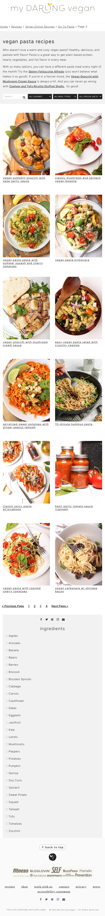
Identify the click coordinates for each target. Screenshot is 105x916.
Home (4, 26)
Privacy (81, 886)
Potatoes (15, 758)
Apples (13, 635)
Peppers (14, 751)
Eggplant (15, 715)
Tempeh (14, 809)
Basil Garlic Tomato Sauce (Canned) (74, 508)
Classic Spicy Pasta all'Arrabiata (17, 508)
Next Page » (59, 607)
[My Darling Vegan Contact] (63, 619)
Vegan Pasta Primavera (72, 260)
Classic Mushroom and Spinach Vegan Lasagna (78, 179)
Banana (14, 650)
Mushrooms (16, 744)
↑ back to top (52, 847)
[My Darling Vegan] (52, 11)
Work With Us (43, 886)
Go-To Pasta (66, 26)
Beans (13, 657)
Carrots (14, 693)
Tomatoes (15, 823)
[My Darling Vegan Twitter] (47, 619)
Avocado (14, 643)
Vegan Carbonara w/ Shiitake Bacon (76, 590)
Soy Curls (15, 780)
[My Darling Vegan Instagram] (58, 619)
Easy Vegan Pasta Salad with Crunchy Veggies (76, 344)
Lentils (13, 737)
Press (96, 886)
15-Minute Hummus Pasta (74, 424)
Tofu (12, 816)
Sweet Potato (18, 794)
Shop (24, 886)
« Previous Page (13, 607)
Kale (12, 729)
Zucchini (14, 831)
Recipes (16, 26)
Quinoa (13, 773)
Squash (14, 802)
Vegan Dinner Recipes (40, 26)
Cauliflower (16, 700)
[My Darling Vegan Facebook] (41, 619)
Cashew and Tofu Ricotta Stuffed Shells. (37, 86)
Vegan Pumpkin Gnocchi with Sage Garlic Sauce (24, 179)
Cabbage (15, 686)
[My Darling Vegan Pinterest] (52, 619)
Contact (64, 886)
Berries (13, 664)
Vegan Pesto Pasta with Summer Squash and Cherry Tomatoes (23, 263)
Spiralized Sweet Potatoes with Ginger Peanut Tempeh (26, 426)
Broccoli (14, 672)
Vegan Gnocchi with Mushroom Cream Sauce (25, 344)
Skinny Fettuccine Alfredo (46, 71)
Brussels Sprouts (20, 679)
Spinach (14, 787)
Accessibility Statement (53, 891)
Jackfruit (15, 722)
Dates (12, 708)
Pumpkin (14, 766)
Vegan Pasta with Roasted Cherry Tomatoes (22, 590)
